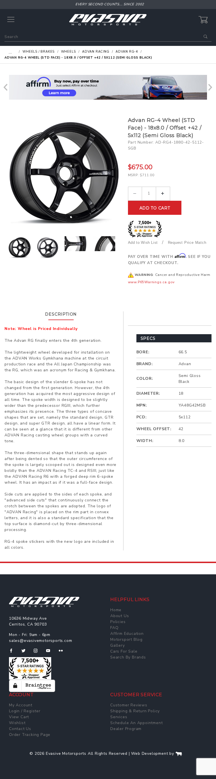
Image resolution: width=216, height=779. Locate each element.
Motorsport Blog (126, 639)
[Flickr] (63, 653)
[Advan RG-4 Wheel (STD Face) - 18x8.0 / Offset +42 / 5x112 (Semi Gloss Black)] (64, 173)
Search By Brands (128, 657)
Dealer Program (125, 728)
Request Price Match (187, 242)
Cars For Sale (123, 651)
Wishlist (17, 723)
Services (118, 717)
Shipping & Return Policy (135, 711)
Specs (148, 338)
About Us (119, 616)
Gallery (117, 645)
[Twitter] (25, 653)
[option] (63, 173)
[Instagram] (37, 653)
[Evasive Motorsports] (108, 19)
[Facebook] (13, 653)
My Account (20, 705)
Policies (117, 621)
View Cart (19, 717)
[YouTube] (50, 653)
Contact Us (20, 728)
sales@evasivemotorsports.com (40, 640)
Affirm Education (127, 633)
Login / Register (24, 711)
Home (116, 610)
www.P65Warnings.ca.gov (151, 282)
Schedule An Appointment (136, 723)
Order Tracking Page (29, 734)
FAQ (114, 627)
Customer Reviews (128, 705)
